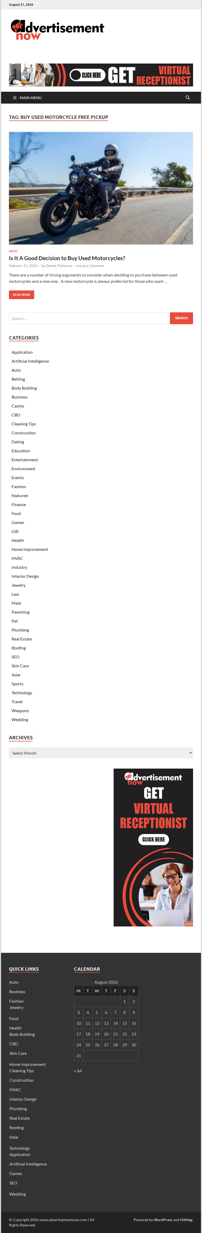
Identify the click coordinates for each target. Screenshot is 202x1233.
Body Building (24, 387)
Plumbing (20, 629)
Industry (19, 567)
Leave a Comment (90, 266)
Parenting (20, 611)
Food (16, 513)
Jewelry (19, 585)
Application (22, 352)
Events (18, 477)
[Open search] (188, 98)
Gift (15, 531)
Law (15, 593)
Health (18, 540)
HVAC (17, 558)
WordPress (163, 1219)
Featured (20, 495)
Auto (13, 251)
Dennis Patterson (59, 266)
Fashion (19, 486)
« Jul (78, 1070)
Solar (16, 674)
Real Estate (22, 638)
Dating (18, 441)
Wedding (20, 719)
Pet (15, 620)
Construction (24, 432)
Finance (19, 504)
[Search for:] (101, 318)
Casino (18, 405)
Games (18, 522)
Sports (17, 683)
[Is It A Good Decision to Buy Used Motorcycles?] (101, 188)
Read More (19, 293)
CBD (16, 414)
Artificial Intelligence (30, 360)
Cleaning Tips (24, 423)
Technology (22, 692)
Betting (18, 378)
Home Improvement (30, 549)
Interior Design (25, 576)
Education (21, 450)
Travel (17, 701)
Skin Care (20, 665)
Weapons (20, 710)
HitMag (186, 1219)
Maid (16, 602)
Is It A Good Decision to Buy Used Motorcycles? (67, 258)
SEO (15, 656)
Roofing (19, 647)
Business (20, 396)
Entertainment (25, 459)
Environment (23, 468)
